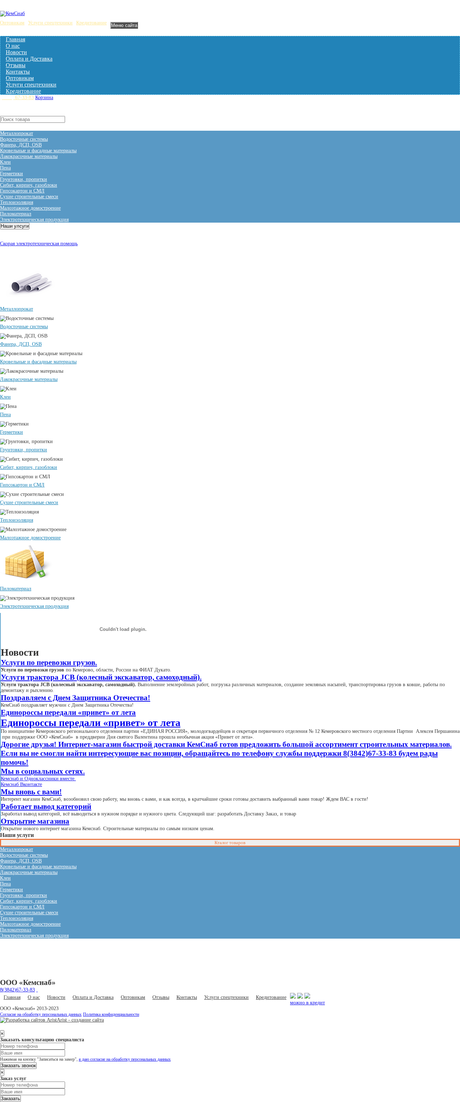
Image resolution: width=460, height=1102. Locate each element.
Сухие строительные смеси (29, 196)
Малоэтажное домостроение (30, 208)
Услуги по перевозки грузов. (49, 662)
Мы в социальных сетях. (43, 771)
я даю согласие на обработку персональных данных (125, 1059)
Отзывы (16, 65)
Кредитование (91, 22)
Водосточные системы (24, 139)
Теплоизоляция (16, 202)
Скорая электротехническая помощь (39, 243)
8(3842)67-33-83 (17, 989)
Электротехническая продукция (34, 219)
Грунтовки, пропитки (23, 179)
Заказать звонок (18, 1065)
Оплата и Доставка (29, 59)
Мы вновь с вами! (31, 791)
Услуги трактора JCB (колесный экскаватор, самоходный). (101, 677)
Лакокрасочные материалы (29, 156)
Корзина (44, 97)
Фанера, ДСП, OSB (21, 145)
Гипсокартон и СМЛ (22, 191)
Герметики (11, 173)
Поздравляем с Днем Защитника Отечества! (75, 697)
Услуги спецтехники (50, 22)
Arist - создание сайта (80, 1020)
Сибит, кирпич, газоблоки (28, 185)
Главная (15, 39)
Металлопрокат (16, 133)
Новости (16, 52)
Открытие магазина (35, 821)
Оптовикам (12, 22)
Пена (5, 168)
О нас (13, 46)
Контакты (18, 72)
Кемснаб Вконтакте (21, 784)
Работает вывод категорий (46, 806)
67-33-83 (17, 97)
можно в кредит (307, 1002)
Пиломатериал (15, 214)
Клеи (5, 162)
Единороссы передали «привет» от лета (68, 712)
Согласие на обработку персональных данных (41, 1014)
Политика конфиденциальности (111, 1014)
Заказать (10, 1098)
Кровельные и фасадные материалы (38, 150)
